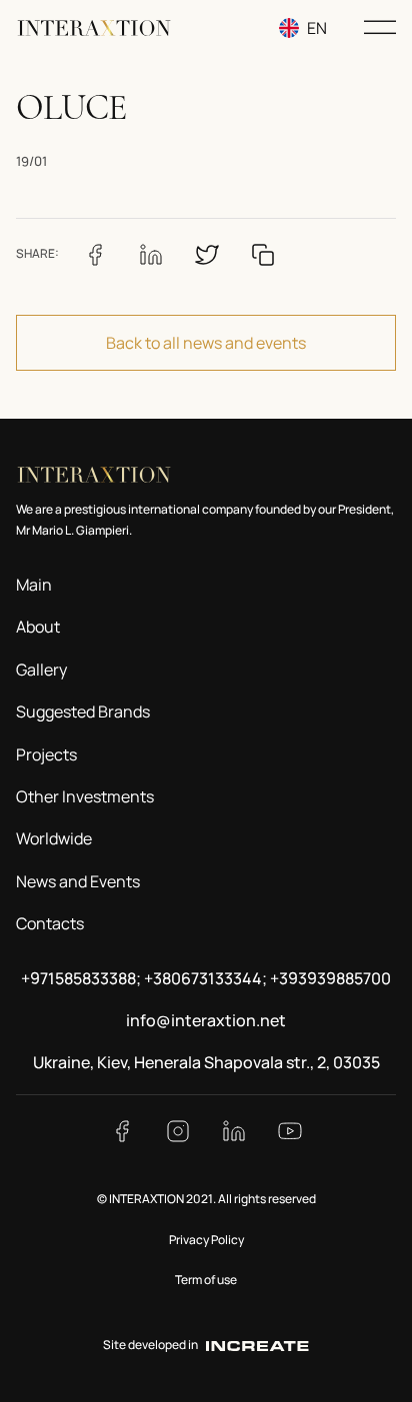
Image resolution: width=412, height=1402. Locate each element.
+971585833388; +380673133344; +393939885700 (206, 978)
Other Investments (85, 796)
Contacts (50, 923)
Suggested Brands (83, 711)
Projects (46, 754)
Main (34, 585)
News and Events (78, 881)
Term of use (206, 1279)
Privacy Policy (206, 1239)
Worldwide (54, 838)
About (38, 627)
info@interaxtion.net (206, 1020)
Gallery (41, 670)
